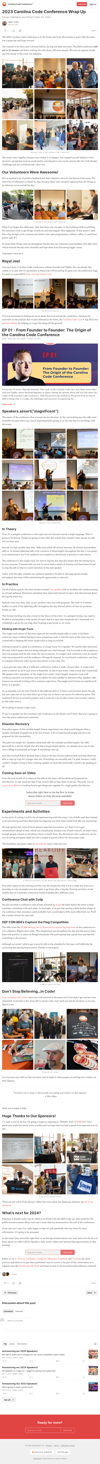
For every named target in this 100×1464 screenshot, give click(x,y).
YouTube (76, 1259)
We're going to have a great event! (17, 1387)
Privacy (49, 1445)
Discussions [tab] (22, 1344)
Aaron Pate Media (11, 785)
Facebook (63, 1259)
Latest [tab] (12, 1344)
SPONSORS (80, 1122)
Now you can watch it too (38, 274)
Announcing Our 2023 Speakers (19, 1383)
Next (89, 1292)
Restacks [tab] (19, 1311)
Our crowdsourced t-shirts (15, 997)
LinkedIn (30, 1259)
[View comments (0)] (13, 30)
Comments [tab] (8, 1311)
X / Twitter (20, 1259)
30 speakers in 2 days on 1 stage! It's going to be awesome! (28, 1370)
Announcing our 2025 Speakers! (20, 1351)
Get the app (63, 1452)
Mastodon (52, 1259)
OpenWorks (41, 844)
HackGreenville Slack (29, 1266)
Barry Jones (13, 22)
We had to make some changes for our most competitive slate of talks (33, 1354)
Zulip (58, 904)
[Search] (95, 1343)
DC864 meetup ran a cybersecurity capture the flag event (48, 927)
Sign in (93, 4)
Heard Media (11, 323)
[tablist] (13, 1311)
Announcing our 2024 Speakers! (20, 1367)
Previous (12, 1292)
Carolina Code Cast (72, 319)
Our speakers (56, 589)
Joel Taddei (21, 339)
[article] (50, 1356)
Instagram (41, 1259)
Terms (56, 1445)
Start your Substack (43, 1452)
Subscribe (82, 4)
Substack (37, 1458)
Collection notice (68, 1445)
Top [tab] (5, 1344)
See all (7, 1399)
